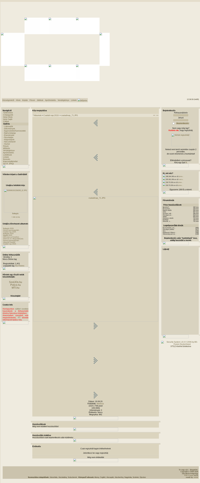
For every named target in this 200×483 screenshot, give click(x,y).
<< (154, 115)
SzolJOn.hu (15, 282)
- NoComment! (9, 142)
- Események (8, 135)
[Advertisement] (87, 471)
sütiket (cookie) (21, 309)
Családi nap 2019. (51, 115)
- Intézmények (9, 129)
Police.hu (15, 285)
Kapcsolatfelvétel (10, 161)
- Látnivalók (8, 126)
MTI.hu (15, 287)
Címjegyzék (8, 115)
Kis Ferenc (19, 266)
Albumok (37, 115)
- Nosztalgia (8, 137)
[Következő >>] (95, 399)
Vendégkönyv (9, 150)
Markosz (100, 404)
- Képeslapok (8, 140)
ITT (19, 318)
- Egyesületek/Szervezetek (14, 131)
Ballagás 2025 (8, 233)
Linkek (6, 157)
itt (186, 162)
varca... (181, 179)
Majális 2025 (7, 235)
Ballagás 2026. (8, 228)
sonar (196, 477)
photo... (181, 176)
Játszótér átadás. (9, 242)
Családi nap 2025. (9, 232)
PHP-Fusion (188, 475)
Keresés (6, 159)
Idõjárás (6, 148)
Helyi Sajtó (7, 119)
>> (157, 115)
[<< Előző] (95, 196)
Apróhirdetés (8, 153)
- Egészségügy (9, 133)
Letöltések (7, 155)
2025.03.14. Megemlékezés (13, 239)
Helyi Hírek (7, 117)
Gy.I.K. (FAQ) (8, 164)
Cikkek (6, 121)
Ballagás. (15, 213)
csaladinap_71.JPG (69, 115)
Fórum (6, 146)
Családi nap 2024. (9, 244)
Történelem (8, 113)
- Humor (6, 144)
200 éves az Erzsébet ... (12, 237)
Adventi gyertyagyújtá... (11, 230)
